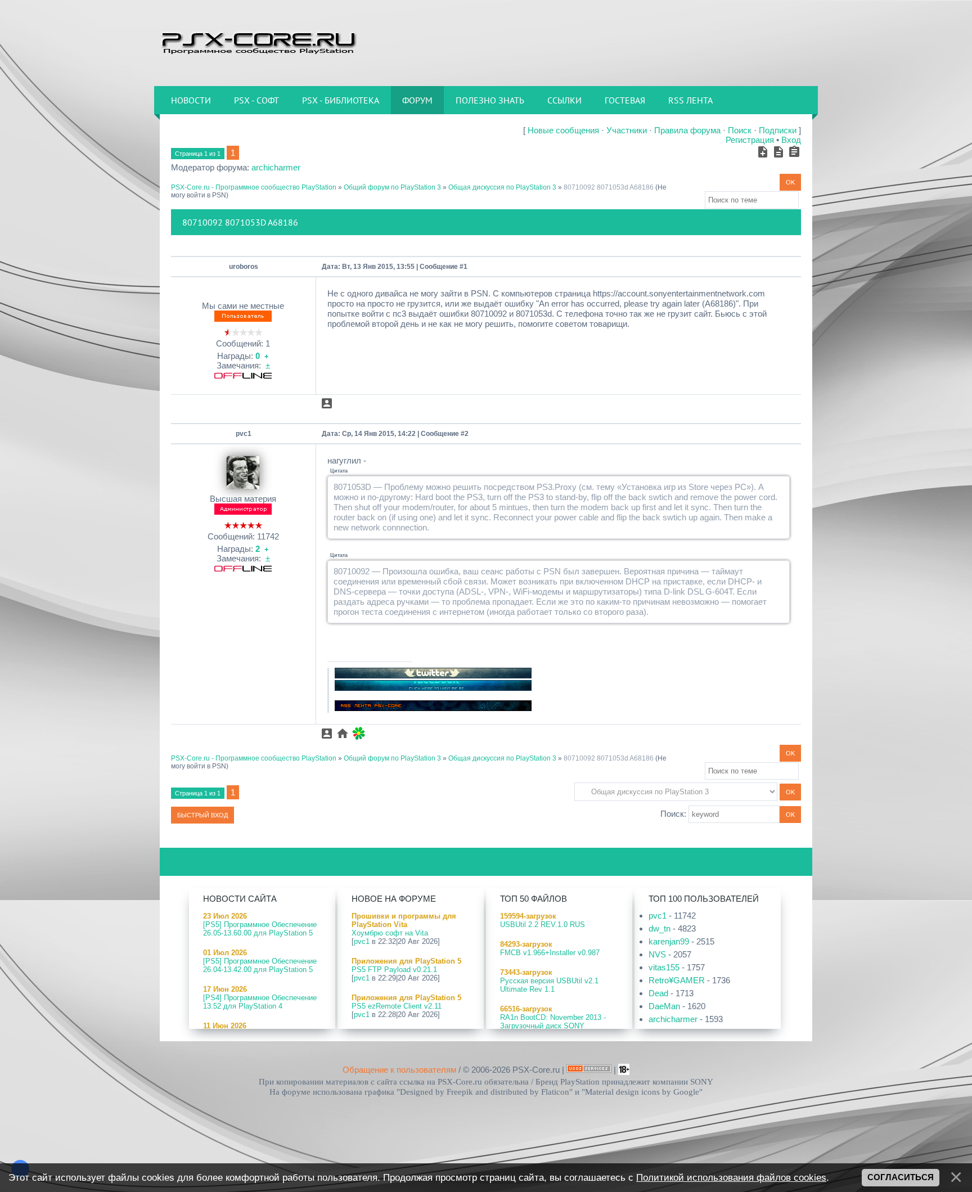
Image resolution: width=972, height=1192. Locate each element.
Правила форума (687, 130)
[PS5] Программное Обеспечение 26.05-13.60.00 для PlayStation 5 (260, 928)
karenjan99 (669, 941)
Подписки (777, 130)
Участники (626, 130)
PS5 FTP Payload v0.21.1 (394, 969)
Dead (658, 993)
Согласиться (900, 1177)
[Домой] (258, 42)
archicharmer (275, 167)
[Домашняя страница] (342, 733)
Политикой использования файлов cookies (731, 1177)
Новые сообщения (563, 130)
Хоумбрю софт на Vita (390, 933)
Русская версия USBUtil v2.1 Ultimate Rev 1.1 (549, 985)
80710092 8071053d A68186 (609, 187)
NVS (657, 954)
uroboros (243, 267)
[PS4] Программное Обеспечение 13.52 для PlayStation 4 (260, 1001)
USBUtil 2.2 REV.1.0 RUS (542, 924)
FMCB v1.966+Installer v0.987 (550, 952)
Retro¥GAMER (677, 980)
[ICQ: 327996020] (359, 733)
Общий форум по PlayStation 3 (392, 187)
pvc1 (243, 434)
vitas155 (664, 967)
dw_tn (659, 928)
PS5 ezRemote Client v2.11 (397, 1006)
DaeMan (664, 1006)
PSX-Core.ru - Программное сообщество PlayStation (253, 187)
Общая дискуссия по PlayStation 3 (502, 187)
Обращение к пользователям (399, 1069)
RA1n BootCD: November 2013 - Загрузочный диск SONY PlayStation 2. (553, 1025)
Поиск (740, 130)
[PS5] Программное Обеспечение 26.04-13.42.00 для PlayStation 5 (260, 965)
